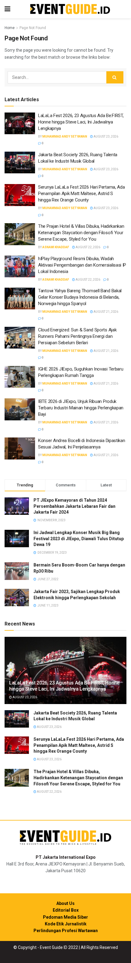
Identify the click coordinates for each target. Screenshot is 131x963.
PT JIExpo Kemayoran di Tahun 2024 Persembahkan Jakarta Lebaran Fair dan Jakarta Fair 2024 (74, 506)
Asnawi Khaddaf (55, 247)
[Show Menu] (7, 9)
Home (10, 28)
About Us (65, 903)
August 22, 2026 (87, 247)
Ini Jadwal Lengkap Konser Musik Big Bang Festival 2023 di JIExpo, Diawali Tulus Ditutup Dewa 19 (79, 538)
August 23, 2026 (105, 136)
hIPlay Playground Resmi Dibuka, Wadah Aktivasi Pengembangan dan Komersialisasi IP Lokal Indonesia (82, 265)
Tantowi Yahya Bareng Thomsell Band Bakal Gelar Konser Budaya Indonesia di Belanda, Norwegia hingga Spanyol (80, 297)
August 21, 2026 (105, 311)
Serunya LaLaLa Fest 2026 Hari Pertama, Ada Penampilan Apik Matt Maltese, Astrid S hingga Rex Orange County (81, 193)
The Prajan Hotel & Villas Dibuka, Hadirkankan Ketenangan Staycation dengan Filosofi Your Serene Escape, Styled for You (81, 232)
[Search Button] (114, 77)
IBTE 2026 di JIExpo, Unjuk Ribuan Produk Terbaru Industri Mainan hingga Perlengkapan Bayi (80, 408)
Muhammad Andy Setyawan (64, 136)
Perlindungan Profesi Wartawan (66, 930)
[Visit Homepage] (70, 9)
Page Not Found (32, 28)
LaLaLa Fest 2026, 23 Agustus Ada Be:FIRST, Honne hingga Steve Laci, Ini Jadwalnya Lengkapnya (80, 122)
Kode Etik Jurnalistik (66, 923)
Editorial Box (66, 910)
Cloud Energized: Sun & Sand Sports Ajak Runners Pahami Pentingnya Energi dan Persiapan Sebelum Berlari (77, 336)
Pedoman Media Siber (65, 917)
